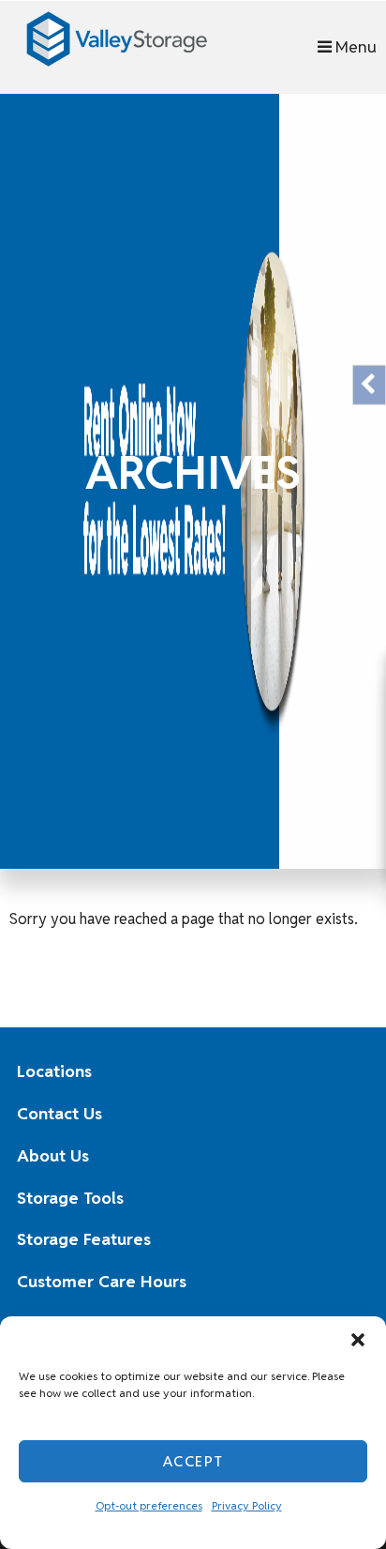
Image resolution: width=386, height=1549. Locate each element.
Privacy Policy (247, 1505)
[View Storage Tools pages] (341, 1198)
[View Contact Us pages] (341, 1113)
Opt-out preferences (149, 1505)
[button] (358, 1339)
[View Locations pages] (341, 1072)
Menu (354, 46)
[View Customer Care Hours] (341, 1282)
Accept (193, 1461)
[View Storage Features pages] (341, 1240)
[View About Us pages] (341, 1156)
